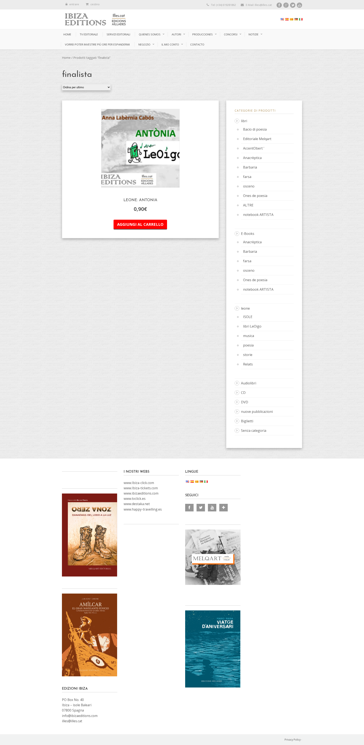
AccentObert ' (253, 148)
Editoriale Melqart (257, 138)
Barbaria (250, 167)
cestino (95, 4)
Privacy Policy (293, 739)
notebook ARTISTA (258, 214)
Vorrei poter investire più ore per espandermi (97, 44)
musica (248, 335)
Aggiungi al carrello (140, 224)
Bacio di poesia (255, 129)
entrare (74, 4)
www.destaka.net (137, 504)
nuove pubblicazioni (257, 411)
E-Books (247, 233)
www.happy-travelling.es (143, 509)
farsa (247, 176)
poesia (248, 345)
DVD (244, 402)
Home (67, 34)
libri (244, 121)
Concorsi (230, 34)
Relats (248, 364)
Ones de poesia (255, 195)
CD (243, 392)
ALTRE (248, 205)
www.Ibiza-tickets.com (141, 488)
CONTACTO (197, 44)
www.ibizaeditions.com (141, 493)
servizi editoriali (118, 34)
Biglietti (247, 421)
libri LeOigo (252, 326)
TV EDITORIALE (89, 34)
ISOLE (247, 316)
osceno (248, 186)
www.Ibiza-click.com (139, 482)
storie (247, 354)
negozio (144, 44)
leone (245, 308)
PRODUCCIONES (202, 34)
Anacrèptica (252, 157)
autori (176, 34)
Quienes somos (150, 34)
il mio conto (170, 44)
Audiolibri (248, 383)
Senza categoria (253, 430)
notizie (253, 34)
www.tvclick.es (135, 498)
